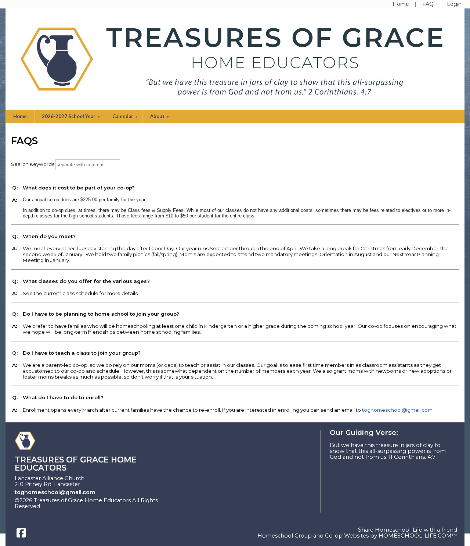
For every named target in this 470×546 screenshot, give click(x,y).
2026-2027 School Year (71, 116)
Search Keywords (32, 164)
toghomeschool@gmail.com (397, 410)
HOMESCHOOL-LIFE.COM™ (418, 535)
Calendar (125, 116)
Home (20, 116)
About (160, 116)
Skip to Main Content (76, 506)
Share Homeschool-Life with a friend (407, 529)
